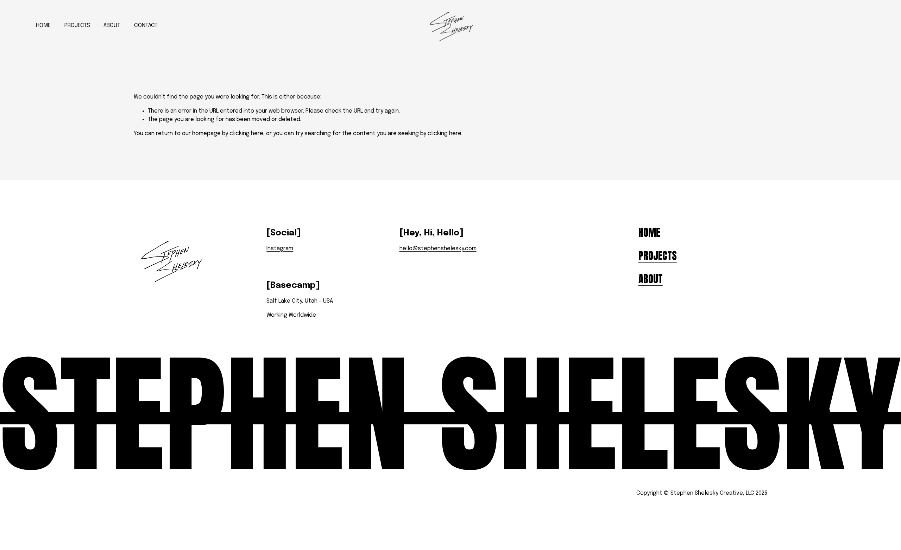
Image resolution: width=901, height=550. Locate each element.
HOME (43, 26)
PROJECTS (77, 26)
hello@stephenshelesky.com (438, 249)
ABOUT (111, 26)
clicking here (246, 134)
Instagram (279, 249)
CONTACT (146, 26)
